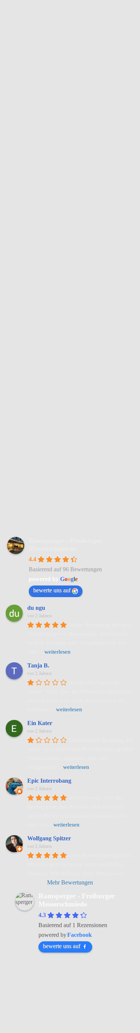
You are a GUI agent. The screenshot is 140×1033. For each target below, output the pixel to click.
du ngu (36, 608)
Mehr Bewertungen (70, 882)
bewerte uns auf (52, 590)
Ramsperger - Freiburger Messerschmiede (65, 544)
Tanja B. (38, 665)
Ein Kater (39, 723)
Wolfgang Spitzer (49, 838)
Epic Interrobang (49, 780)
